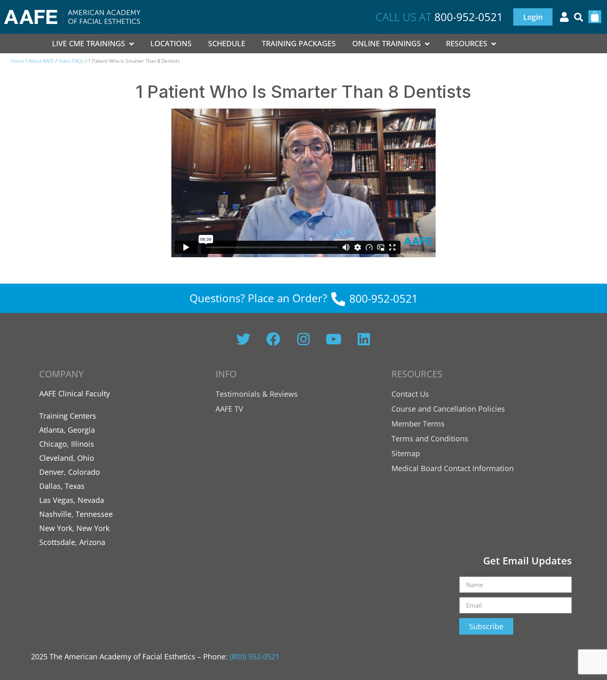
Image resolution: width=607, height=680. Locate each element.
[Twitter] (243, 339)
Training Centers (67, 416)
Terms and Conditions (429, 438)
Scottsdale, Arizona (72, 542)
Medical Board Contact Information (452, 468)
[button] (578, 17)
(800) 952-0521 (255, 656)
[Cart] (594, 16)
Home (17, 60)
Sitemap (405, 453)
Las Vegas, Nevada (71, 500)
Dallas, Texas (62, 486)
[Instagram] (303, 339)
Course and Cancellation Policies (448, 409)
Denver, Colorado (69, 472)
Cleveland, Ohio (66, 458)
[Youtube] (334, 339)
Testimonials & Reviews (257, 394)
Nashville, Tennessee (76, 514)
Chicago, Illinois (66, 444)
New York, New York (74, 528)
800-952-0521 (468, 16)
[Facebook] (273, 339)
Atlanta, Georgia (67, 430)
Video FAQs (71, 60)
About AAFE (41, 60)
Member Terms (418, 424)
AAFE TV (229, 409)
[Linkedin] (364, 339)
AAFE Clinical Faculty (74, 393)
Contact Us (410, 394)
